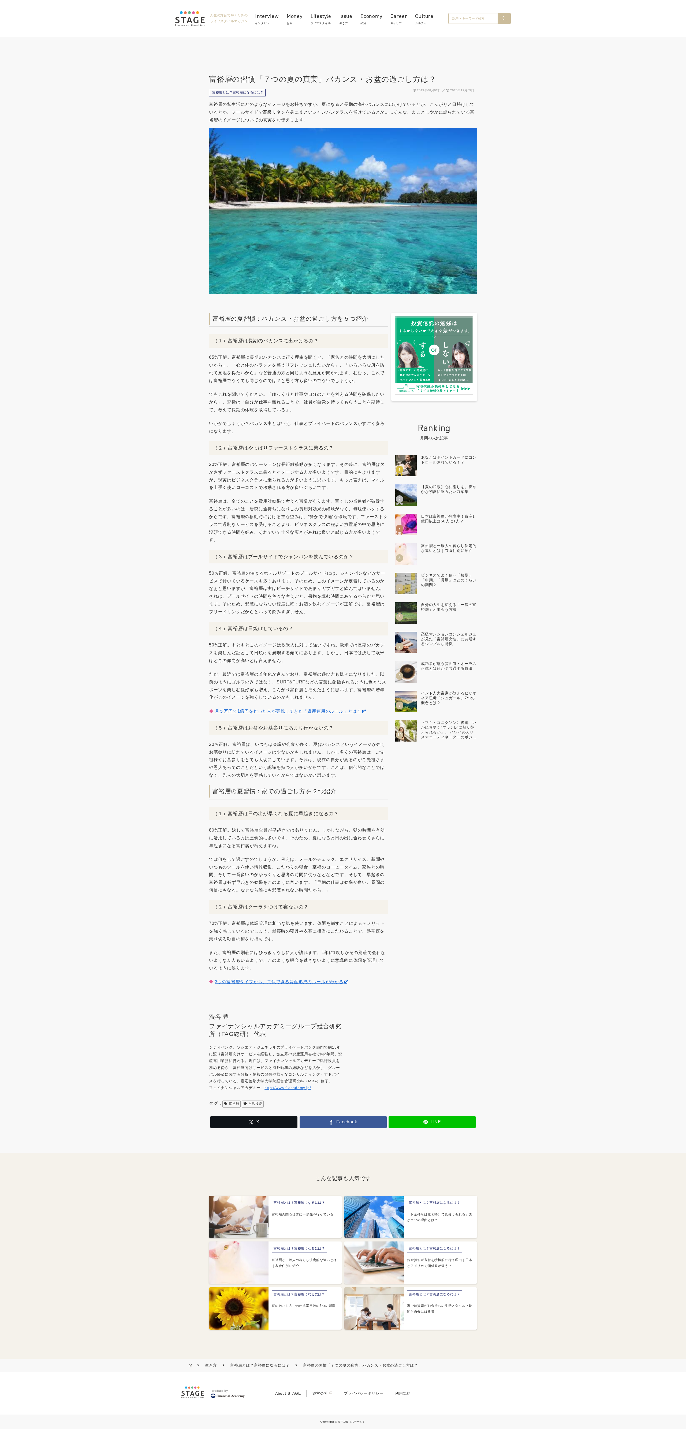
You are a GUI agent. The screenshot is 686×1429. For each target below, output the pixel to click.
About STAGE (288, 1393)
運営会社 (320, 1393)
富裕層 (234, 1104)
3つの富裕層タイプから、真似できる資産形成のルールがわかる (279, 981)
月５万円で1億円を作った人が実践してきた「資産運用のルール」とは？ (288, 711)
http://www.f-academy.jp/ (287, 1088)
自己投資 (255, 1104)
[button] (504, 18)
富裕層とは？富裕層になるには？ (238, 92)
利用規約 (403, 1393)
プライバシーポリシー (363, 1393)
